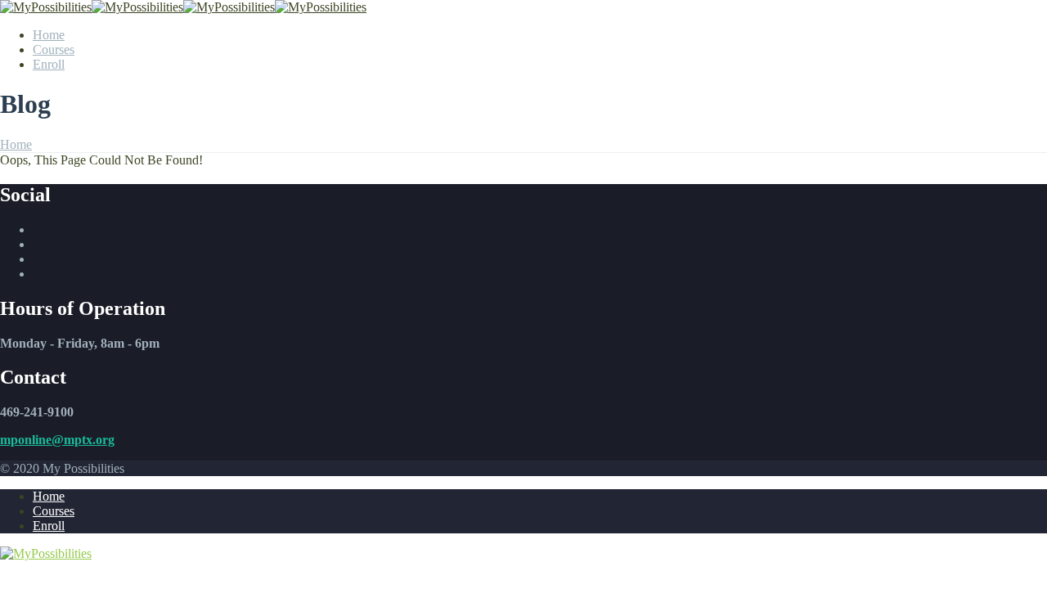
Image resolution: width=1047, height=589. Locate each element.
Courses (53, 49)
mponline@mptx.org (57, 440)
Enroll (49, 64)
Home (49, 35)
